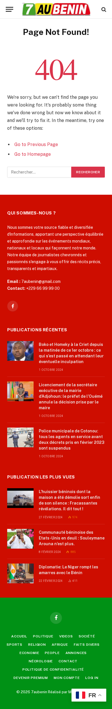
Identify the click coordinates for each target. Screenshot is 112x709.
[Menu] (9, 9)
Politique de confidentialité (53, 669)
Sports (14, 645)
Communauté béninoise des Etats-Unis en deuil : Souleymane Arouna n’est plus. (72, 538)
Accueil (19, 636)
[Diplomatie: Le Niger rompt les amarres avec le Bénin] (20, 573)
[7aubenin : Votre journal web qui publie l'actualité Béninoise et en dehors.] (56, 9)
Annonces (76, 653)
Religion (37, 645)
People (52, 653)
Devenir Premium (30, 678)
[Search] (103, 9)
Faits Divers (87, 645)
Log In (91, 678)
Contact (68, 661)
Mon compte (67, 678)
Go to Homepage (32, 154)
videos (66, 636)
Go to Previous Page (36, 144)
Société (87, 636)
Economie (29, 653)
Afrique (60, 645)
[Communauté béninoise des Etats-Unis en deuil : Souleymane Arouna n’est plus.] (20, 539)
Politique (43, 636)
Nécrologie (41, 661)
